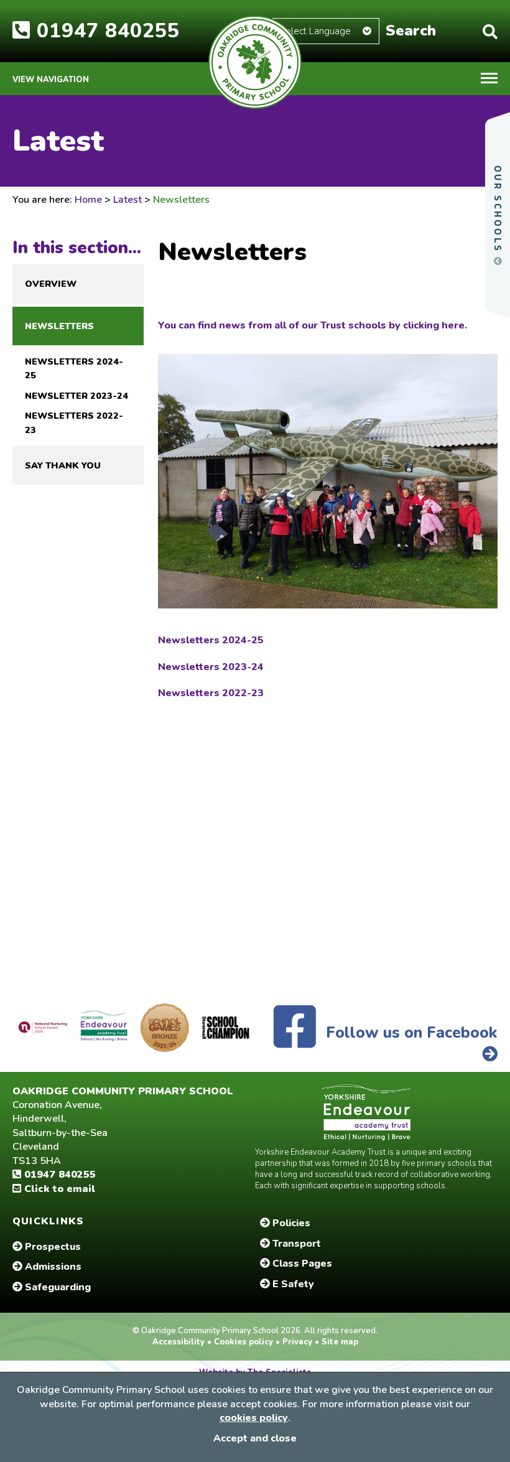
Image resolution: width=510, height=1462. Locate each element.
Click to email (58, 1189)
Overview (50, 283)
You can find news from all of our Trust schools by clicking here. (312, 325)
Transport (295, 1243)
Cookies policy (243, 1342)
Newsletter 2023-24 (76, 395)
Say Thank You (63, 465)
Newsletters (59, 326)
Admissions (51, 1266)
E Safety (292, 1284)
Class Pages (301, 1263)
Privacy (297, 1342)
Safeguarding (56, 1287)
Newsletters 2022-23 (74, 422)
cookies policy (254, 1418)
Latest (127, 200)
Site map (338, 1342)
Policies (290, 1223)
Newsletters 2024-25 (74, 368)
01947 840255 (58, 1174)
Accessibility (179, 1342)
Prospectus (51, 1247)
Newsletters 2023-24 (211, 667)
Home (88, 200)
